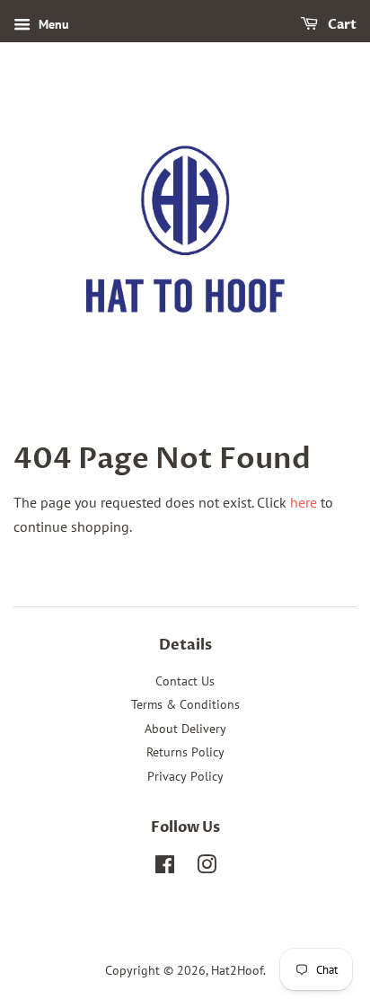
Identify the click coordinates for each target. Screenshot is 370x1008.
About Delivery (185, 729)
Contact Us (185, 681)
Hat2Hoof (237, 970)
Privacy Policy (185, 776)
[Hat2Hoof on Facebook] (164, 868)
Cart (341, 24)
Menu (52, 24)
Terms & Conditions (185, 704)
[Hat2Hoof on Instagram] (206, 868)
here (303, 502)
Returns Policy (185, 752)
